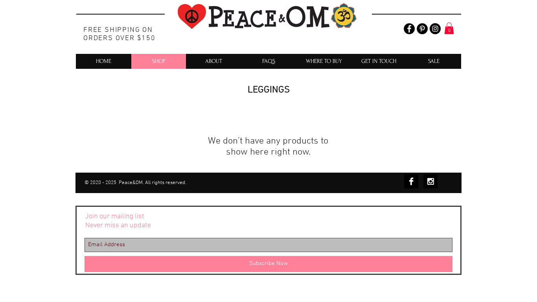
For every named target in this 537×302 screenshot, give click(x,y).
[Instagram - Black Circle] (435, 28)
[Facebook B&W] (411, 181)
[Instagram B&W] (430, 181)
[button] (449, 28)
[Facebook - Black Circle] (409, 28)
